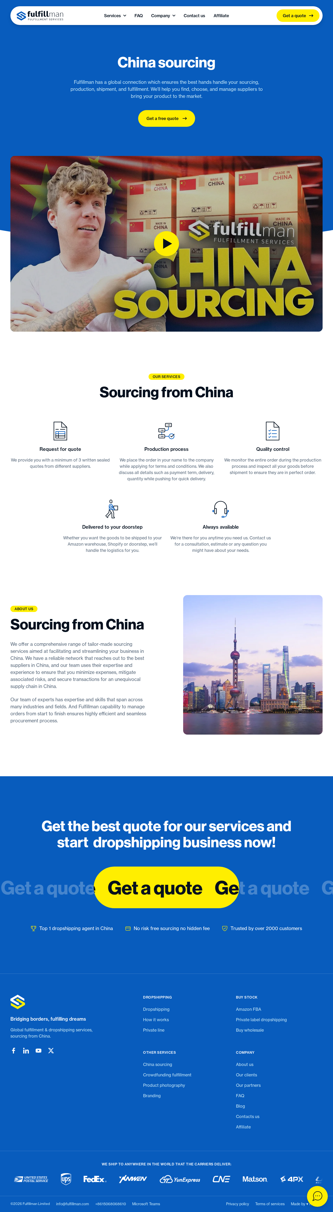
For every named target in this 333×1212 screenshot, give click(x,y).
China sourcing (157, 1064)
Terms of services (270, 1204)
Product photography (164, 1085)
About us (244, 1064)
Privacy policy (237, 1204)
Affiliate (221, 15)
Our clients (246, 1074)
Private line (153, 1030)
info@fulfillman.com (72, 1204)
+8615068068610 (110, 1204)
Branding (152, 1095)
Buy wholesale (250, 1030)
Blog (240, 1106)
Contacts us (247, 1116)
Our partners (248, 1085)
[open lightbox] (166, 244)
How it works (156, 1019)
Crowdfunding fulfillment (167, 1074)
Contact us (194, 15)
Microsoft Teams (146, 1204)
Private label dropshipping (261, 1019)
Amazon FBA (248, 1009)
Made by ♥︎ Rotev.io (307, 1204)
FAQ (139, 15)
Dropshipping (156, 1009)
